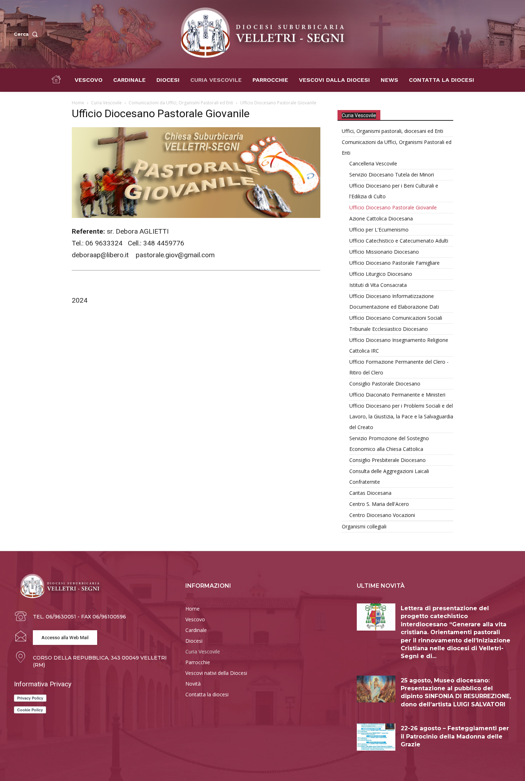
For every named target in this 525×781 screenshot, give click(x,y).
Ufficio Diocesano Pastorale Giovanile (393, 207)
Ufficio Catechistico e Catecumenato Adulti (398, 240)
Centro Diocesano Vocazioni (382, 515)
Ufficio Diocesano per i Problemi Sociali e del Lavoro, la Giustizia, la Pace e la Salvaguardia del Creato (401, 416)
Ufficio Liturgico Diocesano (380, 273)
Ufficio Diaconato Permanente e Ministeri (397, 394)
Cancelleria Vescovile (373, 163)
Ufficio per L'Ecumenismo (379, 229)
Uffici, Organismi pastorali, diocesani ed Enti (392, 131)
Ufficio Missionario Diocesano (384, 251)
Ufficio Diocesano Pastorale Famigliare (394, 262)
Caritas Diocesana (370, 492)
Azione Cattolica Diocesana (381, 218)
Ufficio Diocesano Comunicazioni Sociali (395, 317)
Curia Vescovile (106, 103)
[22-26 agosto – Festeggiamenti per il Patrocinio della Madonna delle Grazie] (376, 737)
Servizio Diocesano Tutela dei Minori (391, 174)
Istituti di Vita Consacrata (378, 285)
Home (78, 103)
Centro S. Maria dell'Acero (379, 504)
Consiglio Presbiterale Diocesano (387, 460)
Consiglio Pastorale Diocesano (384, 383)
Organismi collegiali (364, 526)
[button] (27, 33)
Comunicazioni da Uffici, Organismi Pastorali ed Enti (181, 103)
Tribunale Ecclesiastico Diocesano (388, 328)
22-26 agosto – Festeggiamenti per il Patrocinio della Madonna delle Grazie (455, 736)
